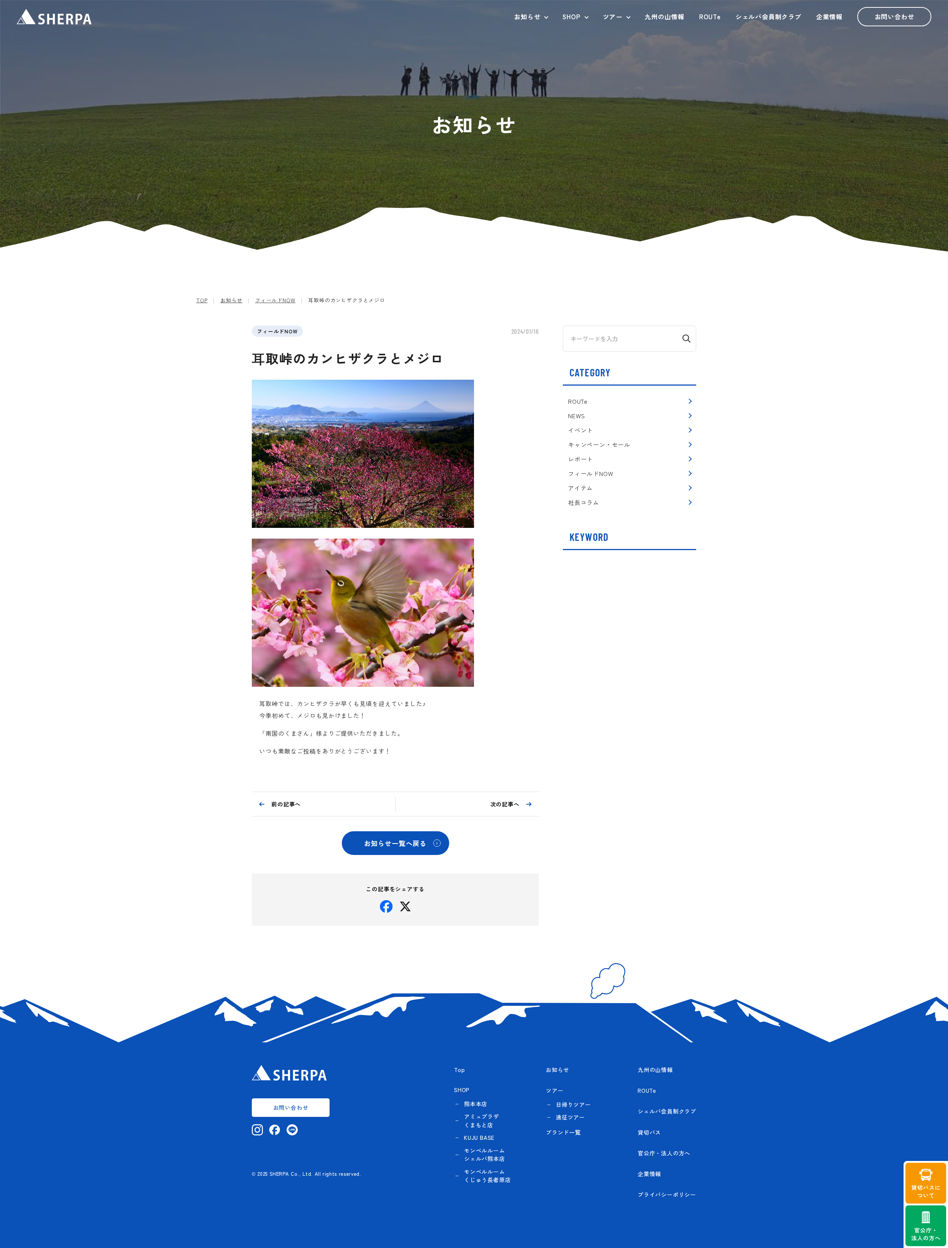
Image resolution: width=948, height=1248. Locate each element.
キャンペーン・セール (599, 444)
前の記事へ (286, 804)
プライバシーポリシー (667, 1194)
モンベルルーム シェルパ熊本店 (484, 1155)
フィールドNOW (277, 331)
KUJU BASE (479, 1137)
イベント (580, 430)
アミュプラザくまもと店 (481, 1120)
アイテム (580, 487)
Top (459, 1070)
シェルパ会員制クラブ (768, 16)
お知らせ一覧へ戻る (395, 843)
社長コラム (583, 502)
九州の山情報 (664, 16)
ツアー (612, 16)
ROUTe (710, 16)
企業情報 (829, 16)
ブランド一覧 (563, 1132)
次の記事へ (505, 804)
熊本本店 (475, 1104)
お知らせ (527, 16)
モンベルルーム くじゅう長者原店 (487, 1176)
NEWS (576, 415)
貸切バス (649, 1132)
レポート (580, 459)
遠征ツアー (570, 1117)
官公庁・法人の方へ (664, 1153)
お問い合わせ (894, 16)
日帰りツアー (573, 1104)
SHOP (571, 16)
